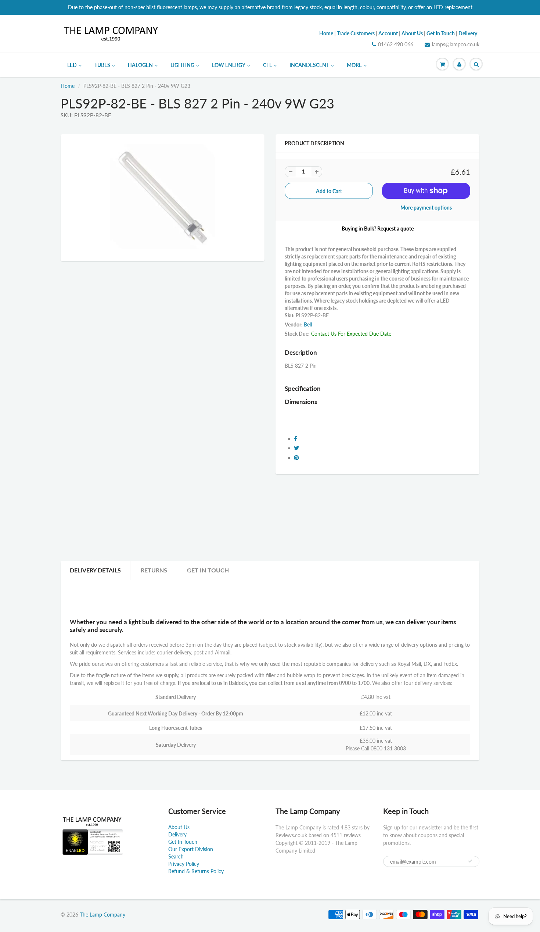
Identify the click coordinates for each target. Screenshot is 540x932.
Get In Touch (208, 570)
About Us (179, 827)
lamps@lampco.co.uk (455, 44)
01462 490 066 (395, 44)
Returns (154, 570)
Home (68, 86)
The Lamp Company (102, 914)
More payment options (426, 207)
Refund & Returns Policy (196, 871)
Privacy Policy (183, 864)
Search (176, 856)
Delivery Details (95, 570)
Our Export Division (190, 849)
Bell (308, 324)
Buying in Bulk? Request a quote (378, 228)
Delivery (177, 834)
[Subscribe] (470, 861)
